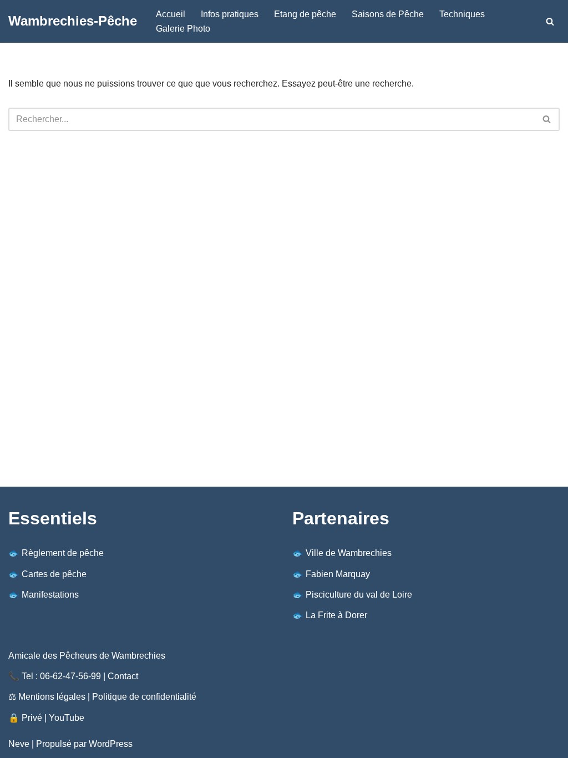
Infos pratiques (229, 14)
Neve (18, 744)
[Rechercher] (550, 21)
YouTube (66, 717)
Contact (123, 676)
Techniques (462, 14)
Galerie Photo (183, 28)
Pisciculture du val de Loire (359, 594)
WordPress (111, 744)
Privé (32, 717)
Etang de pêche (305, 14)
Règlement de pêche (63, 553)
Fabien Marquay (338, 574)
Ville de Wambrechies (349, 553)
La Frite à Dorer (336, 615)
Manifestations (50, 594)
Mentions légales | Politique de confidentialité (107, 696)
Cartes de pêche (54, 574)
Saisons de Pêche (388, 14)
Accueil (170, 14)
